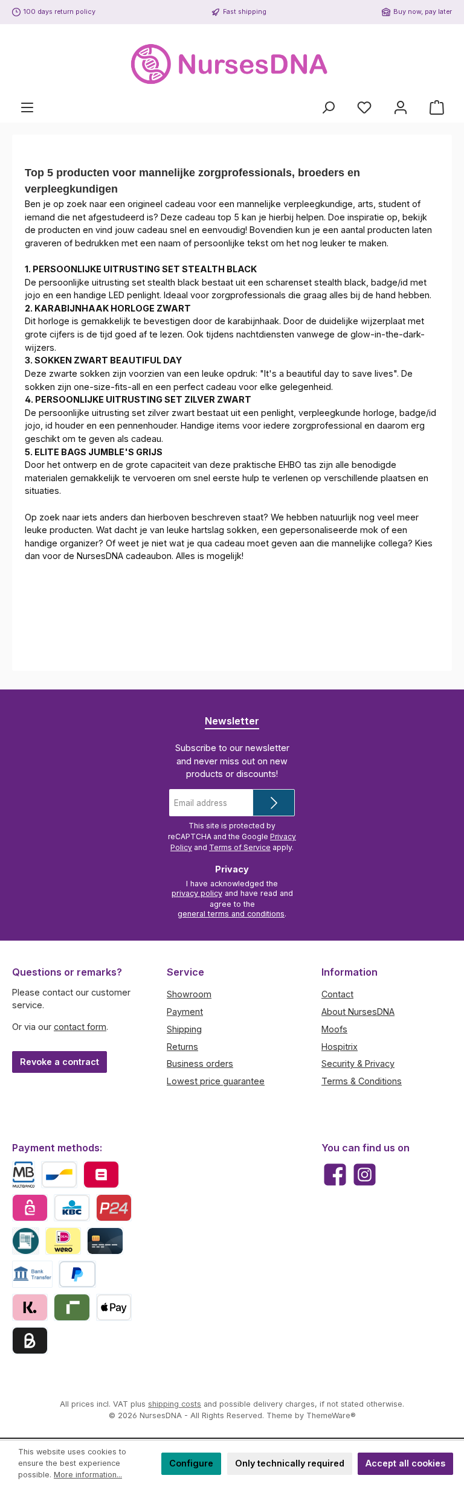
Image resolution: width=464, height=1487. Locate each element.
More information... (88, 1474)
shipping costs (174, 1404)
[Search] (328, 107)
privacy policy (197, 893)
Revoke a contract (59, 1062)
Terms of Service (240, 847)
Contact (337, 994)
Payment (185, 1011)
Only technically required (289, 1463)
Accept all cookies (405, 1463)
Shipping (184, 1029)
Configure (191, 1463)
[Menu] (27, 107)
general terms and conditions (231, 913)
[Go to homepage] (232, 64)
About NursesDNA (358, 1011)
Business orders (200, 1063)
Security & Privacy (358, 1063)
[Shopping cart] (437, 107)
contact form (80, 1027)
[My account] (400, 107)
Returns (182, 1046)
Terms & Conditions (361, 1081)
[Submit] (274, 802)
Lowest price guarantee (216, 1081)
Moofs (334, 1029)
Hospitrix (339, 1046)
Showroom (189, 994)
